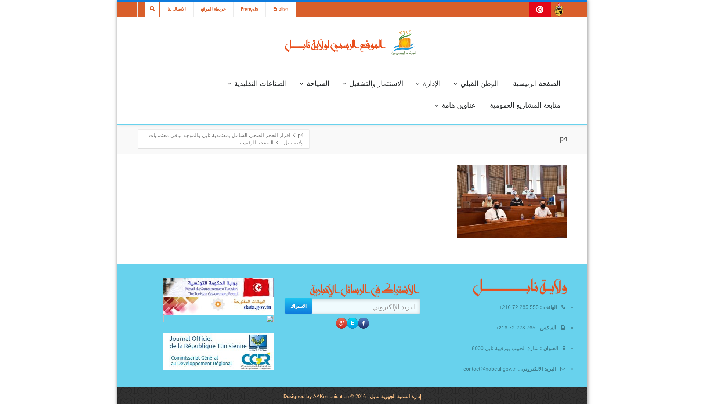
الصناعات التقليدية (260, 83)
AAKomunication (331, 396)
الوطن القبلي (479, 83)
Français (249, 9)
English (280, 9)
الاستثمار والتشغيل (376, 83)
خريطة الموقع (213, 9)
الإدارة (432, 83)
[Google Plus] (341, 323)
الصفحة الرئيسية (536, 83)
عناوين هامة (459, 105)
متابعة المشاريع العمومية (525, 105)
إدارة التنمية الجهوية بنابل (395, 396)
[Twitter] (352, 323)
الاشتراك (298, 306)
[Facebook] (363, 323)
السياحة (318, 83)
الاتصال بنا (176, 9)
